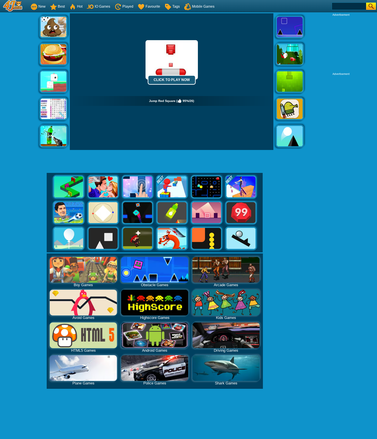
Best (61, 6)
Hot (79, 6)
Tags (176, 6)
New (42, 6)
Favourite (153, 6)
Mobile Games (203, 6)
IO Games (102, 6)
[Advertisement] (19, 78)
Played (127, 6)
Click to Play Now (172, 80)
